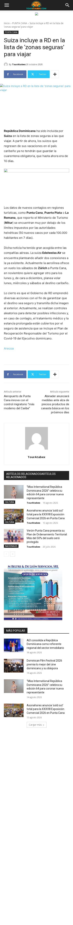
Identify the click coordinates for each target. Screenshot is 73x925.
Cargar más (35, 724)
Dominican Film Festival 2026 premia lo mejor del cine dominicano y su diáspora (44, 664)
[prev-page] (6, 554)
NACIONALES (11, 546)
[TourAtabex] (6, 64)
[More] (55, 74)
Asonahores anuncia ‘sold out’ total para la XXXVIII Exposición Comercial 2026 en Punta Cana (46, 514)
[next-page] (12, 554)
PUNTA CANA (19, 23)
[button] (6, 5)
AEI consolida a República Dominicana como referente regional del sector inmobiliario (45, 644)
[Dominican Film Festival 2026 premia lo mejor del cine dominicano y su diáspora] (14, 665)
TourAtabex (19, 64)
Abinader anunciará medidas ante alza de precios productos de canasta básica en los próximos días (55, 404)
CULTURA (9, 502)
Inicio (7, 23)
